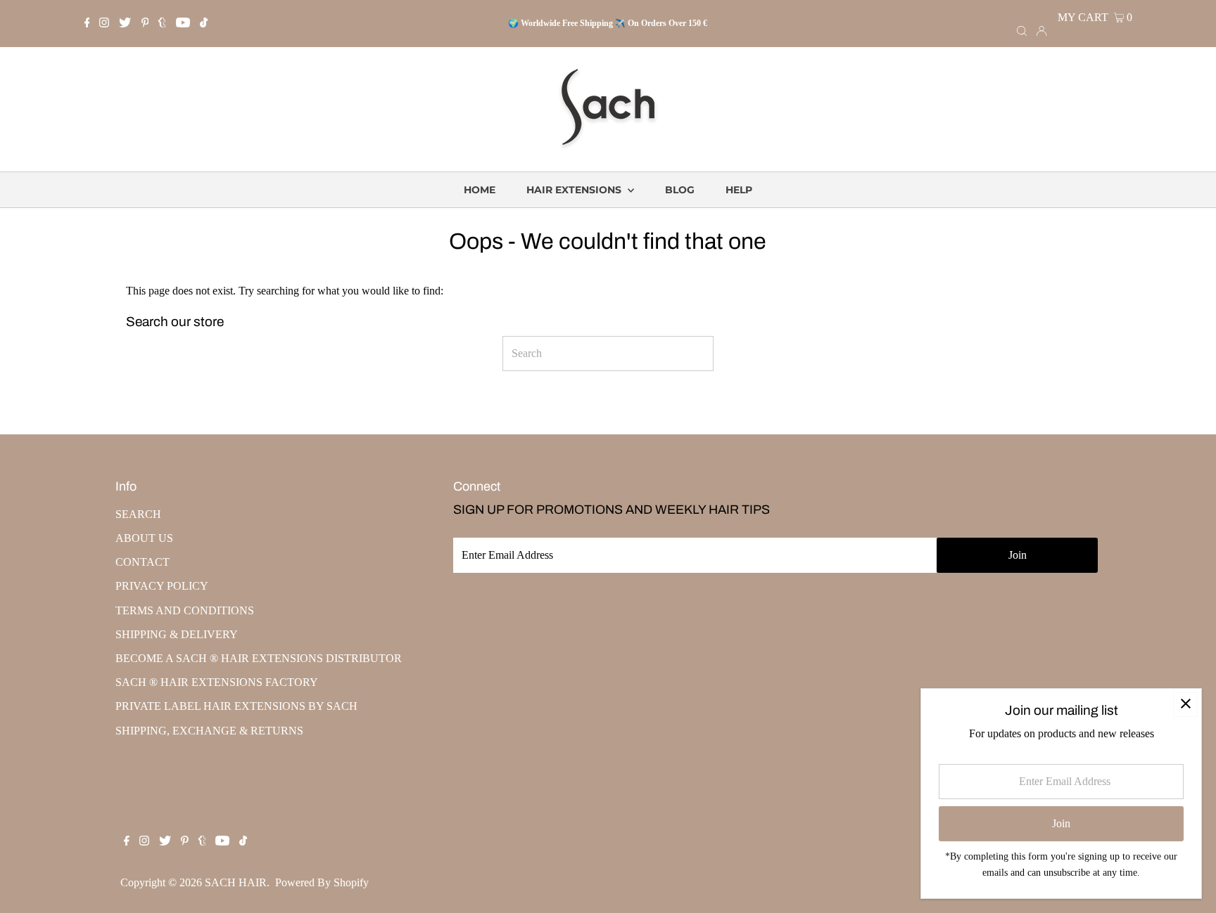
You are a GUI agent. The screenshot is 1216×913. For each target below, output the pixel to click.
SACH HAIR (236, 882)
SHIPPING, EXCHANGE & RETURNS (209, 731)
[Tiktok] (203, 24)
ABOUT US (144, 538)
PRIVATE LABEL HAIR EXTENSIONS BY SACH (236, 706)
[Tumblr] (162, 24)
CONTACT (142, 562)
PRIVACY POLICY (161, 586)
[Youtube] (183, 24)
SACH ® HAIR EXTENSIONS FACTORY (216, 682)
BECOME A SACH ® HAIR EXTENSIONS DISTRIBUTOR (258, 658)
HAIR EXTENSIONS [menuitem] (575, 189)
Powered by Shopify (322, 882)
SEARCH (138, 514)
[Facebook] (87, 24)
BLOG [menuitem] (680, 189)
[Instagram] (104, 24)
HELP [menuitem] (739, 189)
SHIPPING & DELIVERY (176, 634)
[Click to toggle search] (1021, 30)
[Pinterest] (145, 24)
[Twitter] (124, 24)
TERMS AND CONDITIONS (184, 610)
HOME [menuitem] (479, 189)
